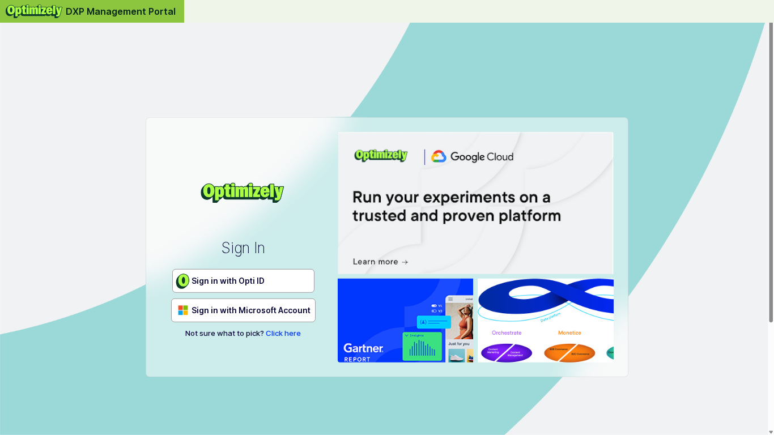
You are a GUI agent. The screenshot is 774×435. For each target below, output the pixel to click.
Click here (283, 333)
